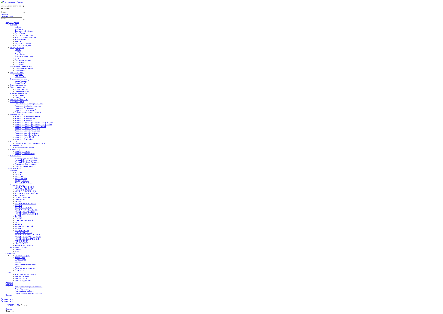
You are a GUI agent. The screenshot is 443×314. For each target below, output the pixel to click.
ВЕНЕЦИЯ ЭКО (21, 241)
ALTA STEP (19, 95)
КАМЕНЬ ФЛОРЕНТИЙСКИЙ (27, 235)
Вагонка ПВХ (20, 77)
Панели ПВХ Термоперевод (26, 160)
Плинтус (13, 141)
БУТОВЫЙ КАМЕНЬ (23, 233)
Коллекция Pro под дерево (25, 108)
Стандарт (18, 249)
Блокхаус (18, 41)
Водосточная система (18, 79)
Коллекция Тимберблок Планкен (28, 106)
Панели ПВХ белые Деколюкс (27, 162)
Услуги (8, 272)
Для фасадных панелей (24, 68)
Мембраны (19, 29)
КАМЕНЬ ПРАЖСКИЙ (24, 226)
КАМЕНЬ (19, 229)
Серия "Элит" (20, 83)
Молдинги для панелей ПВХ (26, 158)
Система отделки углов (24, 35)
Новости (18, 266)
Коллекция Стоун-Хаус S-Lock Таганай (30, 127)
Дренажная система (18, 85)
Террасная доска (21, 89)
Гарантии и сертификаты (25, 268)
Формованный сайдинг (24, 31)
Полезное (9, 285)
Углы (17, 58)
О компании (10, 254)
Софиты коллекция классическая (28, 112)
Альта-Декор (20, 33)
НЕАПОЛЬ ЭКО (21, 243)
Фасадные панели (17, 48)
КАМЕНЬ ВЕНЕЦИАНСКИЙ (27, 239)
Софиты (18, 27)
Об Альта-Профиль (22, 256)
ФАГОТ (18, 216)
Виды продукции (12, 23)
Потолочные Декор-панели (25, 164)
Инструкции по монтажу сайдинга (28, 293)
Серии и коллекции (13, 168)
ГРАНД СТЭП (20, 98)
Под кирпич (19, 64)
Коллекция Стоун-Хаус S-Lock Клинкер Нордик (34, 122)
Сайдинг (13, 25)
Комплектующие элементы (25, 37)
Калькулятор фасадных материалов (28, 287)
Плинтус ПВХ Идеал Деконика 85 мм (30, 143)
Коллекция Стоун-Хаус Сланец (27, 135)
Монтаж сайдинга (22, 276)
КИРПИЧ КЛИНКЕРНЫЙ (25, 204)
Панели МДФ (15, 150)
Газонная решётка (22, 91)
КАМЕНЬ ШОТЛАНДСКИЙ (26, 214)
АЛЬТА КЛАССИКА (23, 183)
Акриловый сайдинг (23, 43)
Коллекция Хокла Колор (24, 120)
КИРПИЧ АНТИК (22, 231)
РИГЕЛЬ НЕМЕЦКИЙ (24, 220)
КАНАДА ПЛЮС (22, 181)
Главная (9, 309)
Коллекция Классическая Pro (26, 110)
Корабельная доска (22, 39)
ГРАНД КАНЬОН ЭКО (24, 189)
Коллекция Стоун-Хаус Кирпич (27, 131)
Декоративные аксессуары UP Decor (29, 104)
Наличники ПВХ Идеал (24, 147)
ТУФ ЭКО (19, 202)
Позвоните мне (7, 16)
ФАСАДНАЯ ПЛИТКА (24, 245)
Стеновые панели (17, 73)
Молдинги (19, 75)
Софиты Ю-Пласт (17, 102)
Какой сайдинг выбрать (24, 291)
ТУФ (17, 222)
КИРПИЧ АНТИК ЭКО (24, 187)
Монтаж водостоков (23, 281)
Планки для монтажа (23, 60)
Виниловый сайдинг (23, 46)
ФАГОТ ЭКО (20, 195)
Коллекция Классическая (24, 154)
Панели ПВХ (15, 156)
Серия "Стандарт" (22, 81)
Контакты (9, 295)
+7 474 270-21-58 (12, 305)
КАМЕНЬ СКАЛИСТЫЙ (25, 212)
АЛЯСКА (19, 174)
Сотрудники (19, 270)
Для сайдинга (20, 71)
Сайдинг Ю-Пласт (17, 114)
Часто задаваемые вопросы (25, 264)
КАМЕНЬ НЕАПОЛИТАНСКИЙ (28, 237)
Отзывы (18, 262)
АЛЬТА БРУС (20, 177)
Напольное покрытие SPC (20, 93)
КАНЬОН (19, 224)
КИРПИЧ (18, 206)
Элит (17, 251)
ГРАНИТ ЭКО (20, 199)
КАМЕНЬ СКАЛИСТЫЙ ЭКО (27, 193)
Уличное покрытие (17, 87)
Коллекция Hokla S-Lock (24, 137)
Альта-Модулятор (22, 289)
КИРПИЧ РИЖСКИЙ (23, 208)
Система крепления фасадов (21, 66)
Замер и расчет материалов (25, 274)
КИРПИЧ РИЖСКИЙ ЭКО (26, 191)
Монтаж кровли (21, 278)
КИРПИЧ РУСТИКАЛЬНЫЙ (26, 210)
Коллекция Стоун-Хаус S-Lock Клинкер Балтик (33, 125)
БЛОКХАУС (20, 172)
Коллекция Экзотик (22, 152)
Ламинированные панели (25, 166)
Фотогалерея (20, 258)
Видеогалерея (20, 260)
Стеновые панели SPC (19, 100)
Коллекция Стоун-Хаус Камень (27, 133)
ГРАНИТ (18, 218)
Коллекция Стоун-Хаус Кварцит (27, 129)
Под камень (19, 62)
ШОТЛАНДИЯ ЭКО (23, 197)
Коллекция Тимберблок (24, 139)
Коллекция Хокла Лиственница (27, 116)
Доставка (9, 283)
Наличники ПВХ (17, 145)
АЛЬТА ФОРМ (21, 179)
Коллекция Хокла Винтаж (25, 118)
